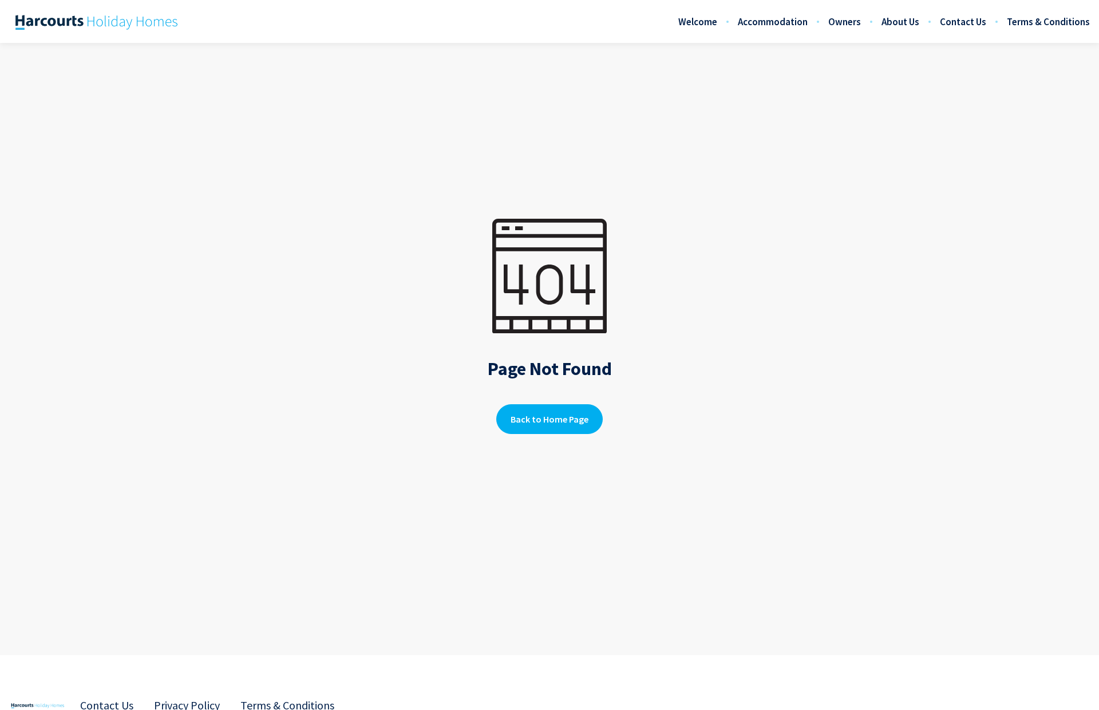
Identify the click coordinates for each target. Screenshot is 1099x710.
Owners (844, 21)
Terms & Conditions (1048, 21)
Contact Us (963, 21)
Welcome (697, 21)
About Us (900, 21)
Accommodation (773, 21)
